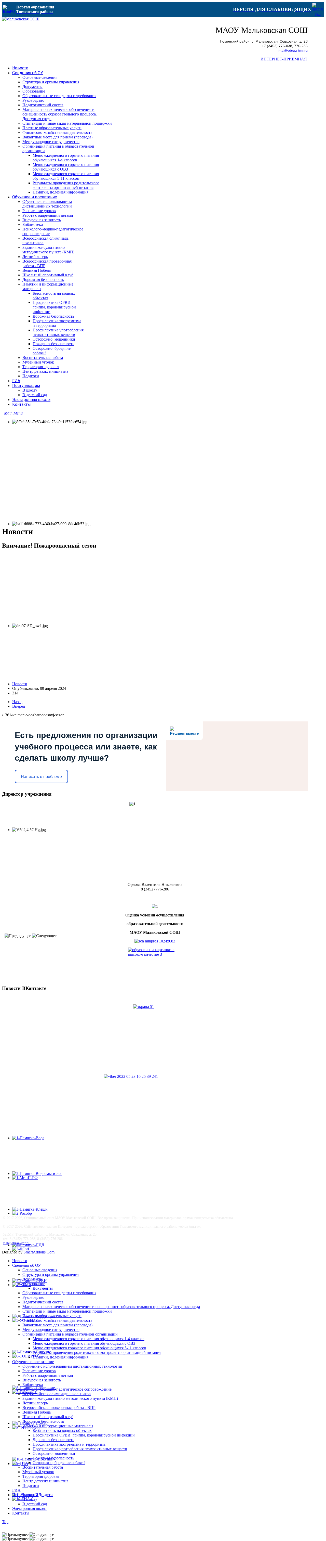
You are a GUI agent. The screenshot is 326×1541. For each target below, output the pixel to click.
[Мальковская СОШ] (20, 19)
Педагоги (30, 1485)
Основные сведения (39, 1270)
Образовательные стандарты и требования (59, 1293)
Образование (33, 1283)
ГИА (16, 1490)
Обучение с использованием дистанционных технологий (72, 1366)
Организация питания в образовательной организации (70, 1334)
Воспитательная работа (42, 1467)
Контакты (20, 1513)
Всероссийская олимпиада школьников (56, 1394)
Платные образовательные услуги (52, 1316)
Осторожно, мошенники (54, 1453)
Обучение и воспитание (33, 1361)
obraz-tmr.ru (189, 1226)
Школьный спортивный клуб (47, 1417)
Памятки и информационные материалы (57, 1426)
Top (5, 1522)
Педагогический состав (42, 1302)
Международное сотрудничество (50, 1329)
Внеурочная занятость (41, 1380)
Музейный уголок (38, 1472)
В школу (29, 1499)
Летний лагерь (35, 1403)
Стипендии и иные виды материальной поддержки (67, 1311)
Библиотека (32, 1384)
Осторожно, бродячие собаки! (59, 1462)
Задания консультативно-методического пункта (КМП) (70, 1398)
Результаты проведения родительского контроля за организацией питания (97, 1352)
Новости (19, 684)
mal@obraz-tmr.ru (293, 51)
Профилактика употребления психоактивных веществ (80, 1449)
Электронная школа (29, 1508)
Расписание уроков (39, 1371)
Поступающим (25, 1495)
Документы (32, 1279)
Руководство (33, 1297)
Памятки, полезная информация (60, 1357)
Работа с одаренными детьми (47, 1375)
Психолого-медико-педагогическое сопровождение (67, 1389)
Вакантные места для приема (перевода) (57, 1325)
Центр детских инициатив (45, 1481)
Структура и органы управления (50, 1274)
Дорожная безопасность (43, 1421)
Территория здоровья (40, 1476)
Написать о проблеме (41, 776)
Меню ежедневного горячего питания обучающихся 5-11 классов (89, 1348)
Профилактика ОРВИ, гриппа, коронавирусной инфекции (84, 1435)
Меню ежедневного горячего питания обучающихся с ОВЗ (84, 1343)
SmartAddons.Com (39, 1252)
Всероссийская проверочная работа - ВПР (59, 1407)
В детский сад (34, 1504)
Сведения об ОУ (26, 1265)
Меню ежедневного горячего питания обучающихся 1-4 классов (88, 1339)
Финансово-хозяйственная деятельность (57, 1320)
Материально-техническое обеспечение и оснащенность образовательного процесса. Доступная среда (111, 1306)
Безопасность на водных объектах (62, 1430)
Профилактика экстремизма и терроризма (69, 1444)
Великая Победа (36, 1412)
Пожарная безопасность (53, 1458)
